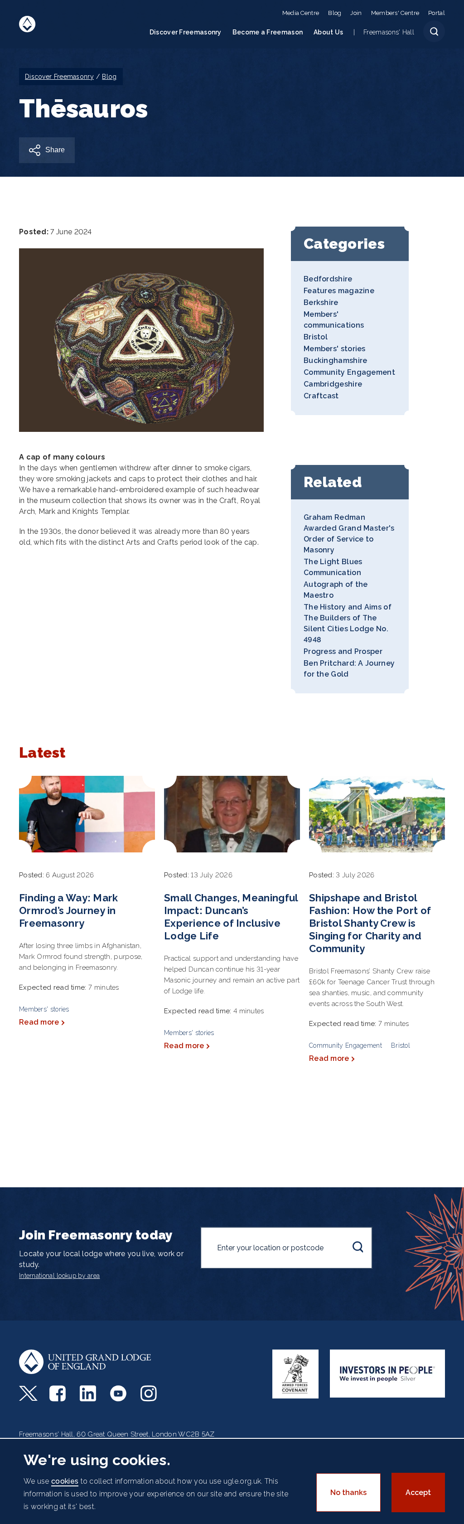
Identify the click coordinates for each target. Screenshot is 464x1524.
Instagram (149, 1393)
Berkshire (321, 302)
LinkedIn (89, 1393)
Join (356, 13)
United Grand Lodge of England (27, 24)
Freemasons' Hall (388, 32)
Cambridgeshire (333, 384)
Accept (418, 1492)
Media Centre (300, 13)
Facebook (58, 1393)
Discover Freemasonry (186, 32)
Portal (436, 13)
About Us (328, 32)
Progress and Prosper (343, 651)
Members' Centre (395, 13)
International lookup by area (59, 1275)
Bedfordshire (328, 279)
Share (55, 150)
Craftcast (321, 396)
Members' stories (335, 348)
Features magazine (339, 290)
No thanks (348, 1492)
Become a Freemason (267, 32)
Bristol (316, 337)
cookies (64, 1481)
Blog (334, 13)
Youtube (119, 1393)
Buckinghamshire (335, 360)
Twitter (28, 1393)
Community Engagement (349, 372)
